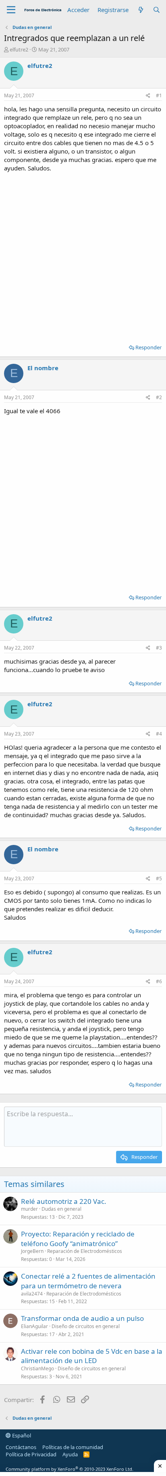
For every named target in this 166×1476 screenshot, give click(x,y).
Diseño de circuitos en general (86, 1326)
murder (29, 1208)
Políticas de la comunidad (72, 1447)
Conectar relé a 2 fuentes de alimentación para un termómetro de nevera (88, 1280)
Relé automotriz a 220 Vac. (63, 1201)
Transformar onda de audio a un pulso (82, 1318)
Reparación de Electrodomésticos (84, 1251)
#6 (159, 981)
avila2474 (32, 1293)
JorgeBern (32, 1251)
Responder (148, 347)
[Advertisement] (83, 255)
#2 (159, 397)
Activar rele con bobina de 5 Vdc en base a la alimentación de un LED (91, 1356)
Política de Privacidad (31, 1454)
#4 (159, 733)
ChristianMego (37, 1368)
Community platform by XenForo (69, 1469)
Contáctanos (21, 1447)
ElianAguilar (34, 1326)
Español (21, 1435)
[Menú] (11, 10)
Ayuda (70, 1454)
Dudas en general (61, 1208)
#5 (159, 878)
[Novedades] (140, 9)
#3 (159, 647)
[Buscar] (156, 9)
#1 (159, 95)
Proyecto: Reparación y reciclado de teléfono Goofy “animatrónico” (78, 1238)
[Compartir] (148, 95)
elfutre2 (19, 49)
